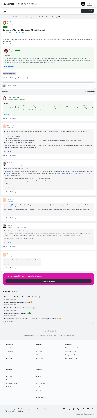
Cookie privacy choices (26, 409)
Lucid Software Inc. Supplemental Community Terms (40, 335)
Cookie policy (42, 409)
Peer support (20, 17)
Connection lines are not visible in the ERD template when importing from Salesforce (31, 318)
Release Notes (40, 397)
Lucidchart (39, 351)
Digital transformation (72, 348)
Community (11, 17)
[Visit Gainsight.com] (48, 331)
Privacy (7, 409)
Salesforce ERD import (9, 73)
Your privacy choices (15, 411)
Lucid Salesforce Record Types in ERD (16, 313)
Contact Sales (10, 351)
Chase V (11, 50)
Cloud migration (70, 351)
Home (3, 17)
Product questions (10, 299)
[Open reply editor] (48, 86)
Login (89, 3)
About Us (9, 373)
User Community (41, 387)
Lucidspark (39, 348)
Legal (14, 409)
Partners (38, 390)
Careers (8, 380)
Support (38, 380)
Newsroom (9, 376)
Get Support (9, 358)
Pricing (8, 355)
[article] (48, 108)
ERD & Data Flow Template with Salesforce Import (20, 307)
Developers (39, 373)
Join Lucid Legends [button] (48, 281)
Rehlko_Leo (10, 125)
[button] (21, 33)
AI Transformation (71, 358)
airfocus (38, 355)
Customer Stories (11, 383)
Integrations (39, 358)
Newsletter (39, 394)
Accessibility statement (66, 335)
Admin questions (31, 17)
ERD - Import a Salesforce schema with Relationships (21, 297)
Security (38, 376)
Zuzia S (9, 163)
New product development (73, 355)
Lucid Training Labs (42, 383)
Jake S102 (10, 22)
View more (68, 362)
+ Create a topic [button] (87, 11)
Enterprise (9, 348)
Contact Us (9, 387)
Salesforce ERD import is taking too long (17, 302)
